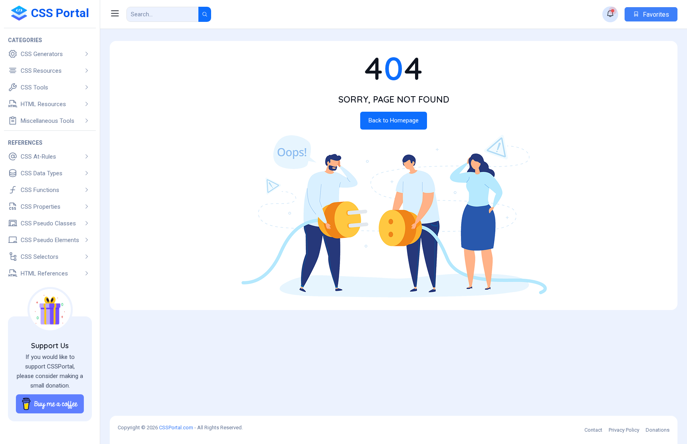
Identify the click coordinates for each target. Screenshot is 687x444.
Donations (658, 430)
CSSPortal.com (176, 427)
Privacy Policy (624, 430)
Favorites (655, 14)
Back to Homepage (394, 120)
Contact (593, 430)
